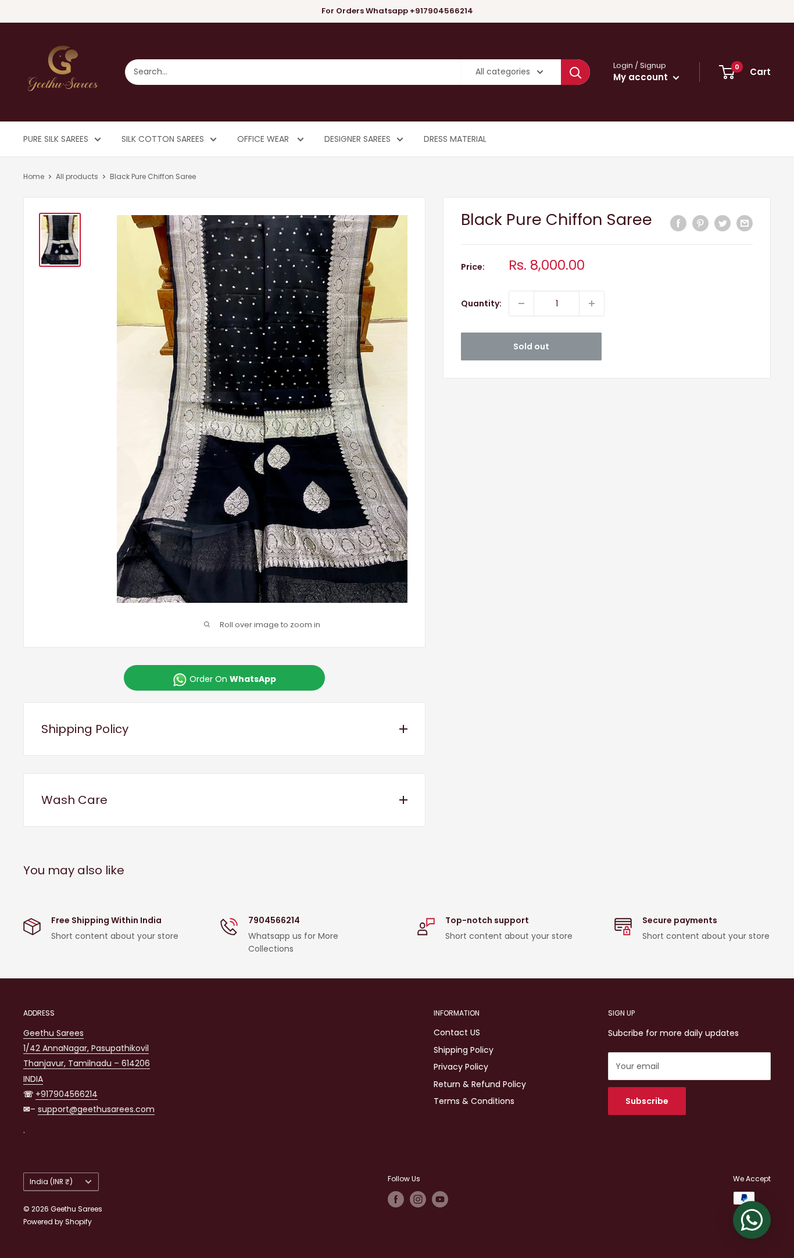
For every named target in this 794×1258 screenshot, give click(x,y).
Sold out (531, 346)
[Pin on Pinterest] (700, 223)
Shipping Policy (463, 1050)
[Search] (575, 72)
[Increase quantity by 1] (592, 303)
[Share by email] (744, 223)
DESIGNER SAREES (357, 139)
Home (33, 176)
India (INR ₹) (51, 1181)
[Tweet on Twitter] (722, 223)
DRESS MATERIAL (455, 139)
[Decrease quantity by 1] (521, 303)
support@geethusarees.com (96, 1109)
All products (77, 176)
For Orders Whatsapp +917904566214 (397, 10)
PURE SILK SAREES (55, 139)
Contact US (457, 1032)
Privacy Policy (461, 1067)
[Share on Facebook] (678, 223)
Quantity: (481, 303)
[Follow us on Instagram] (418, 1199)
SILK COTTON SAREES (162, 139)
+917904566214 (66, 1094)
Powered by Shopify (57, 1222)
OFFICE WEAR (264, 139)
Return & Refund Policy (480, 1084)
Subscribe (646, 1101)
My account (641, 77)
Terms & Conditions (474, 1101)
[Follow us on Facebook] (396, 1199)
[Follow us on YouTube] (440, 1199)
